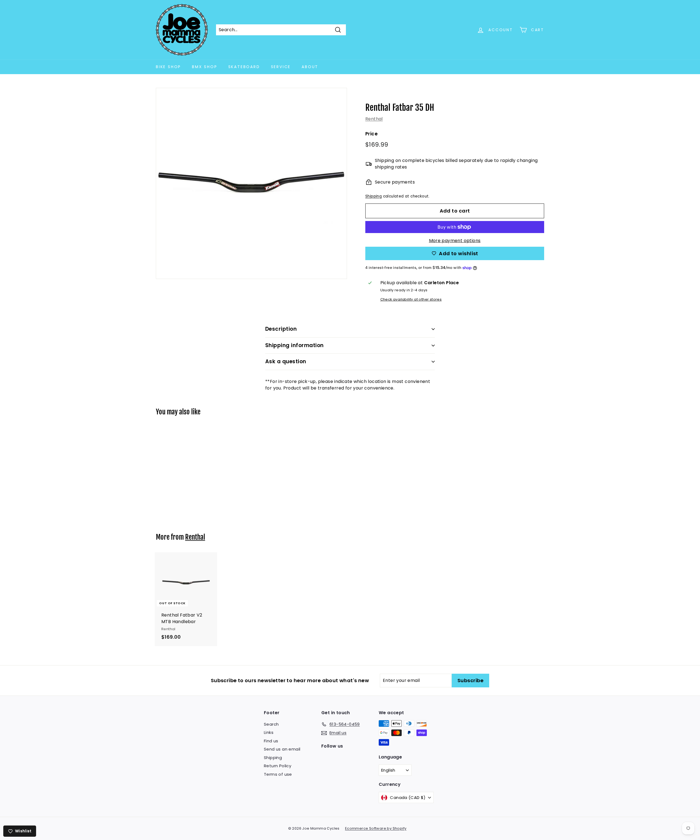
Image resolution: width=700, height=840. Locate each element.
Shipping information (294, 345)
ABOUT (310, 66)
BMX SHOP (204, 66)
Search (271, 724)
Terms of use (278, 774)
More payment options (455, 240)
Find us (271, 741)
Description (281, 329)
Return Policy (277, 766)
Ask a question (285, 361)
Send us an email (282, 749)
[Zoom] (251, 183)
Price (371, 133)
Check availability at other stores (411, 299)
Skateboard (244, 66)
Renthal (374, 119)
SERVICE (281, 66)
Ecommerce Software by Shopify (376, 828)
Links (268, 732)
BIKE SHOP (168, 66)
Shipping (373, 196)
